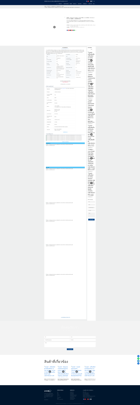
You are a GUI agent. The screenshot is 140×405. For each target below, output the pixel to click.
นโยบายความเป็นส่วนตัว (60, 399)
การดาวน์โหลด (59, 397)
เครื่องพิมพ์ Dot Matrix (72, 398)
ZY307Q (63, 6)
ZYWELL (45, 6)
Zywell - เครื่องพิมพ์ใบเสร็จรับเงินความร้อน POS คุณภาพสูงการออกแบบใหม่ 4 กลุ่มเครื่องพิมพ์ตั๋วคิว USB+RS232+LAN (91, 145)
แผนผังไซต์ (82, 403)
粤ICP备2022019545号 (78, 403)
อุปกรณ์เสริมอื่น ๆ (72, 399)
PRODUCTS (48, 6)
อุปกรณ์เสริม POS (72, 397)
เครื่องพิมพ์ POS (64, 88)
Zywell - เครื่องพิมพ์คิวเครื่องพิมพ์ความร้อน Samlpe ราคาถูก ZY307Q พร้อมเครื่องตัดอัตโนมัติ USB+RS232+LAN (91, 71)
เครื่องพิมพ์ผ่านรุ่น (53, 6)
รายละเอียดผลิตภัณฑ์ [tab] (65, 47)
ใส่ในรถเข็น (90, 72)
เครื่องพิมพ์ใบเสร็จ (58, 6)
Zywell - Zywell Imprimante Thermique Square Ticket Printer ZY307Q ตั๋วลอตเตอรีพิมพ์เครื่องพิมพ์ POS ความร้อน (91, 122)
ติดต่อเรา (58, 398)
